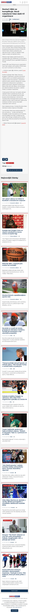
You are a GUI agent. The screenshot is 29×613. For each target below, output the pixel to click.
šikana (5, 450)
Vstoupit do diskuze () (15, 170)
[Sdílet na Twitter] (6, 159)
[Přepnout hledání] (20, 2)
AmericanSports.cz (6, 598)
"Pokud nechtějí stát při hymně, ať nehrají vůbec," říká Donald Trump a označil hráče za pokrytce (14, 364)
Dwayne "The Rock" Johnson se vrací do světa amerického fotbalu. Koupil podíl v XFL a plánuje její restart (13, 537)
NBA (10, 19)
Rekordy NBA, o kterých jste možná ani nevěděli (12, 264)
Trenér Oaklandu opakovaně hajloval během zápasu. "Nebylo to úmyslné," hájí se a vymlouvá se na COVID (14, 432)
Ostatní (12, 472)
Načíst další (14, 590)
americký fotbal (7, 520)
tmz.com (9, 166)
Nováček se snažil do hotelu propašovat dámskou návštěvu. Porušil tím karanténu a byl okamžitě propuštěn (13, 330)
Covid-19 (11, 163)
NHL (4, 381)
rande (5, 313)
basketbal (6, 249)
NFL (11, 335)
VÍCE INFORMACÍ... (17, 607)
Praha (5, 215)
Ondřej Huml (15, 19)
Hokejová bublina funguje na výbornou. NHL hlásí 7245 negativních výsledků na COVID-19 (14, 397)
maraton (5, 555)
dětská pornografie (8, 485)
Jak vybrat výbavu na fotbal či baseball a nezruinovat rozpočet (13, 199)
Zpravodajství (13, 236)
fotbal (5, 184)
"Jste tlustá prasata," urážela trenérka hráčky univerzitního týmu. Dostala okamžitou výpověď (12, 467)
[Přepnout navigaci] (22, 2)
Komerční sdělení (14, 203)
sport (5, 280)
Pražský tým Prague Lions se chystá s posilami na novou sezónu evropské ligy (12, 232)
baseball (5, 414)
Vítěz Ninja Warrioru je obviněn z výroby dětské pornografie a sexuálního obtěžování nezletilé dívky (14, 502)
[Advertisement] (14, 142)
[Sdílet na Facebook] (3, 159)
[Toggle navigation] (27, 2)
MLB (11, 436)
